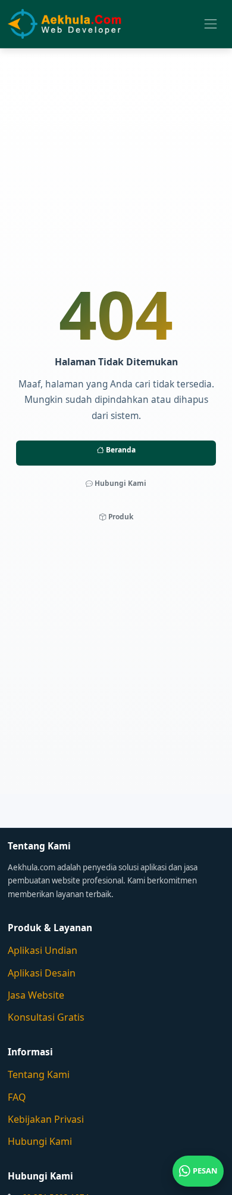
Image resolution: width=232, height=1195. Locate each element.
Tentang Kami (39, 1074)
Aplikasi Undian (42, 950)
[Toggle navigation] (210, 23)
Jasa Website (36, 995)
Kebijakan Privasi (46, 1119)
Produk (119, 516)
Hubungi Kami (119, 483)
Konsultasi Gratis (46, 1017)
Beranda (120, 449)
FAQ (17, 1097)
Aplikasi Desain (42, 973)
